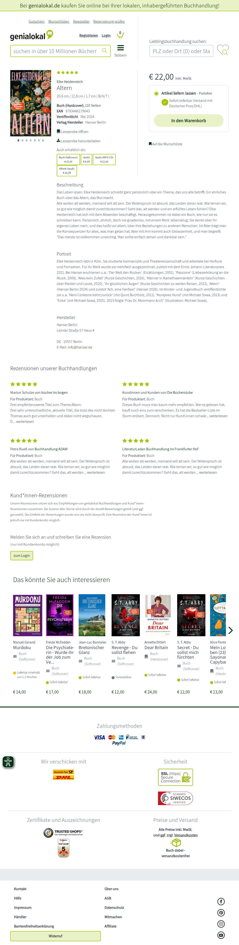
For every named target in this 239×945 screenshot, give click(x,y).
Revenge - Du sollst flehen (124, 649)
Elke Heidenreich (70, 81)
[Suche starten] (104, 51)
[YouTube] (221, 936)
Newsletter (81, 21)
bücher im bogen (54, 392)
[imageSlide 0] (18, 140)
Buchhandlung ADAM (51, 449)
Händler (20, 916)
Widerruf (55, 936)
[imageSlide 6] (43, 140)
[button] (120, 52)
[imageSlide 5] (39, 140)
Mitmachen (113, 916)
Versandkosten (186, 835)
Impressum (23, 907)
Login (106, 35)
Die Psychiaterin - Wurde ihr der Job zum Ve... (60, 654)
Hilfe (17, 898)
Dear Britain (156, 647)
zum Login (22, 555)
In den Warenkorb (188, 120)
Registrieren (88, 35)
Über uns (112, 888)
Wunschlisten (58, 21)
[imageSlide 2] (27, 140)
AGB (108, 898)
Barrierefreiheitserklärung (34, 926)
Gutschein (37, 21)
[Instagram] (221, 924)
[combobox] (55, 51)
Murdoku (22, 647)
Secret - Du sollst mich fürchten (188, 652)
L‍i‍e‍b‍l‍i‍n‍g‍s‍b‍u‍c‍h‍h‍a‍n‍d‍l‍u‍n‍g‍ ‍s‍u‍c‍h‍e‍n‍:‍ (177, 41)
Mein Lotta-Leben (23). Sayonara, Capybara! (224, 654)
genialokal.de (44, 5)
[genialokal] (31, 35)
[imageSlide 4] (35, 140)
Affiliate (110, 926)
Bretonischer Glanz (91, 649)
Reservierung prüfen (109, 21)
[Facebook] (221, 902)
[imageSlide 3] (31, 140)
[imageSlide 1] (23, 140)
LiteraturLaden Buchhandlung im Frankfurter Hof (160, 449)
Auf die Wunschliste (166, 144)
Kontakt (20, 888)
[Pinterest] (221, 913)
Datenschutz (114, 907)
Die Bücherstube (180, 392)
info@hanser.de (80, 347)
